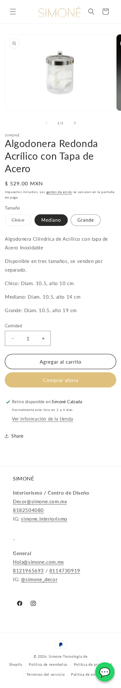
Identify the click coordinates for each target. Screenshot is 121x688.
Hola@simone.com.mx (38, 562)
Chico (21, 221)
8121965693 (28, 570)
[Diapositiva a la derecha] (75, 123)
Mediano (51, 220)
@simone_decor (39, 579)
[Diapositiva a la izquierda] (46, 123)
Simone (55, 656)
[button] (13, 12)
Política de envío (86, 674)
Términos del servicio (45, 674)
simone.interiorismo (44, 519)
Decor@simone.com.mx (40, 501)
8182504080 (28, 510)
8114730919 (64, 570)
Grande (85, 220)
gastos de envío (59, 192)
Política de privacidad (93, 664)
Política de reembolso (48, 664)
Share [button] (17, 436)
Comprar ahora (60, 380)
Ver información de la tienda (42, 419)
